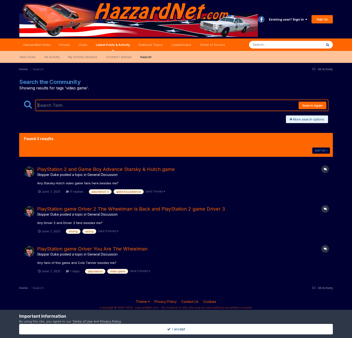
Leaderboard (181, 45)
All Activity (52, 57)
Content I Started (118, 57)
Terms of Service (212, 45)
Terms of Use (82, 321)
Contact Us (190, 302)
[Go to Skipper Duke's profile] (29, 171)
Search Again (312, 105)
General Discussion (102, 175)
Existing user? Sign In (287, 19)
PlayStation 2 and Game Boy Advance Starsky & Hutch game (106, 169)
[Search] (327, 45)
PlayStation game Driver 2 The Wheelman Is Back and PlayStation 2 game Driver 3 (131, 209)
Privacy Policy (165, 302)
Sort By (320, 150)
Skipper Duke (48, 175)
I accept (177, 329)
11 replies (76, 191)
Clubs (83, 45)
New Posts (28, 57)
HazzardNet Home (37, 45)
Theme (142, 302)
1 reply (74, 271)
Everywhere (307, 44)
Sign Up (322, 19)
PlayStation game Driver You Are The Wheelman (92, 249)
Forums (64, 45)
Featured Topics (151, 45)
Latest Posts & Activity (113, 45)
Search (146, 57)
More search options (308, 119)
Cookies (209, 302)
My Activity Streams (82, 57)
